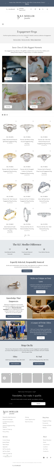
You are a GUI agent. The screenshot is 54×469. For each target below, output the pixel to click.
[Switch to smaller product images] (4, 115)
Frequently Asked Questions (9, 417)
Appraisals (5, 447)
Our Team (45, 449)
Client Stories (46, 444)
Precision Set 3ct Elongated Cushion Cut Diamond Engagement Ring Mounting (27, 171)
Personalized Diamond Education (13, 316)
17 (27, 235)
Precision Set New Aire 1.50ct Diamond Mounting (44, 228)
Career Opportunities (30, 419)
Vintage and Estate (47, 425)
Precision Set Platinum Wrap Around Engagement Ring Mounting (27, 141)
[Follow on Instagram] (47, 457)
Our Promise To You (27, 271)
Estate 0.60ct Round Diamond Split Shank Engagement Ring (10, 140)
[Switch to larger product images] (2, 115)
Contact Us (45, 451)
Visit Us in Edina (17, 39)
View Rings (8, 78)
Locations (45, 447)
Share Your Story (29, 421)
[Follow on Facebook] (43, 457)
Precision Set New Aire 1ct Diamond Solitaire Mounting (27, 228)
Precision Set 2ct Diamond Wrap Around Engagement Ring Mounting (44, 171)
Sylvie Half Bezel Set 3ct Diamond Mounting (44, 200)
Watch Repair (6, 444)
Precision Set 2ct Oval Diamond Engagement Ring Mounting (10, 170)
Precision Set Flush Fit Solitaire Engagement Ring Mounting (27, 200)
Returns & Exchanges (8, 419)
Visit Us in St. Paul (25, 39)
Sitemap (27, 417)
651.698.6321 (11, 9)
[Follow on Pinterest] (50, 457)
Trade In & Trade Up (7, 429)
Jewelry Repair (6, 442)
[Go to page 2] (29, 235)
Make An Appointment (15, 363)
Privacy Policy (6, 431)
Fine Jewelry (45, 423)
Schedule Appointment (22, 9)
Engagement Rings (47, 421)
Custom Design (6, 440)
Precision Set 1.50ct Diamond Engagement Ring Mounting (10, 200)
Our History (41, 337)
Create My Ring (41, 291)
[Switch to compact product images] (7, 115)
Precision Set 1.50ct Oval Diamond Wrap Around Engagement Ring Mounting (44, 141)
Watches (45, 427)
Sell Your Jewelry (6, 449)
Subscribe (38, 403)
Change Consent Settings (37, 462)
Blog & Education (47, 440)
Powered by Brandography (29, 462)
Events (44, 442)
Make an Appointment (36, 39)
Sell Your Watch (6, 451)
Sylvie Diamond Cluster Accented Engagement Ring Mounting (10, 229)
